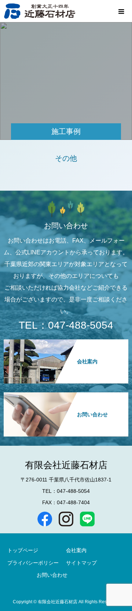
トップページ (22, 550)
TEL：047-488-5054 (66, 325)
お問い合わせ (52, 575)
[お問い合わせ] (66, 395)
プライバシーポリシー (33, 563)
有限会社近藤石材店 (66, 465)
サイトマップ (81, 563)
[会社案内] (66, 342)
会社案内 (76, 550)
